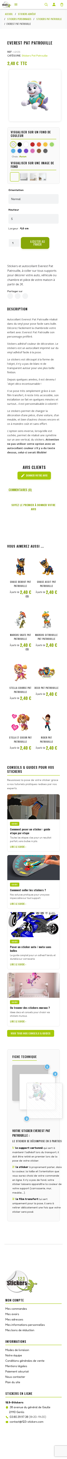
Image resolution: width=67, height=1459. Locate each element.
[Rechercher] (46, 4)
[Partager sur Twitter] (18, 296)
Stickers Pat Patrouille (35, 55)
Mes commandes (16, 1308)
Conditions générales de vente (24, 1360)
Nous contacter (15, 1377)
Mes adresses (14, 1319)
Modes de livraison (17, 1350)
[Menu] (16, 4)
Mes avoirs (12, 1314)
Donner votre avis (34, 475)
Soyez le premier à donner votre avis (33, 507)
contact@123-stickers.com (26, 1421)
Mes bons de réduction (19, 1330)
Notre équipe (13, 1355)
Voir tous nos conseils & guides (31, 1033)
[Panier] (61, 4)
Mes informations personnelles (25, 1325)
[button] (35, 243)
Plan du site (12, 1382)
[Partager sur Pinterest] (25, 296)
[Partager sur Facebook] (10, 296)
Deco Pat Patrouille (46, 688)
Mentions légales (16, 1366)
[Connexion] (54, 4)
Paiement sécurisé (17, 1371)
